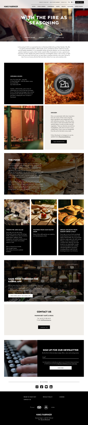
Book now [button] (79, 2)
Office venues (79, 6)
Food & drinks (41, 6)
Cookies (61, 397)
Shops (58, 6)
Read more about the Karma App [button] (20, 295)
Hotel (34, 6)
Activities (70, 6)
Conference (51, 6)
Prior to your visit (43, 2)
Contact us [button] (44, 327)
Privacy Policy (47, 397)
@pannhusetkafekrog (64, 137)
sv (71, 4)
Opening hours (29, 37)
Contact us (63, 2)
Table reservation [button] (58, 141)
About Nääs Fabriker (55, 2)
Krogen (41, 37)
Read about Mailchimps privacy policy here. (67, 363)
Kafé (50, 37)
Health (63, 6)
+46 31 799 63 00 (45, 419)
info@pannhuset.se (46, 320)
